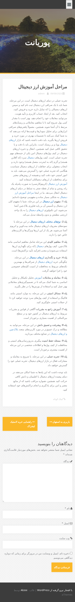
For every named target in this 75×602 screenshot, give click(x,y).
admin (41, 93)
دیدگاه (66, 461)
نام (67, 508)
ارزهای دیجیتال (36, 210)
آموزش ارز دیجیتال (57, 183)
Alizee (24, 590)
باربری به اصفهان (61, 421)
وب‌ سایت (64, 538)
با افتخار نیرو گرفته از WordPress (54, 590)
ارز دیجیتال (48, 201)
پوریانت (37, 42)
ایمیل (65, 523)
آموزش (38, 277)
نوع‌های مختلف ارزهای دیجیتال (45, 221)
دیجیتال (30, 157)
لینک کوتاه (58, 399)
